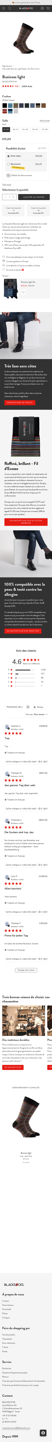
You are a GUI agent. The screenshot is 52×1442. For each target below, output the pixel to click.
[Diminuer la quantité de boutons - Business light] (5, 197)
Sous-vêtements (8, 1342)
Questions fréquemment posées (14, 1372)
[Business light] (26, 1121)
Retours (5, 1376)
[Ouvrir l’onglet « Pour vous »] (43, 1433)
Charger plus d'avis (26, 970)
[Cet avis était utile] (39, 761)
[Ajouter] (23, 292)
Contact (5, 1300)
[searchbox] (15, 707)
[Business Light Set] (10, 288)
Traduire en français (16, 752)
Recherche (6, 1368)
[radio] (8, 156)
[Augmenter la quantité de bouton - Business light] (14, 197)
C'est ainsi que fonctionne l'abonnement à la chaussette (23, 1380)
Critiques (6, 1317)
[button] (9, 8)
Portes (4, 1351)
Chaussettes (7, 1338)
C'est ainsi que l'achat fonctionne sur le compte (20, 1385)
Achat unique (16, 155)
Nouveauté (6, 1309)
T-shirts (5, 1347)
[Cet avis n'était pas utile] (44, 761)
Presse (4, 1313)
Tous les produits (8, 1334)
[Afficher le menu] (3, 8)
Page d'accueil (7, 66)
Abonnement (17, 166)
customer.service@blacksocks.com (16, 1427)
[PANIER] (48, 8)
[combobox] (36, 714)
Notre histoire (7, 1305)
